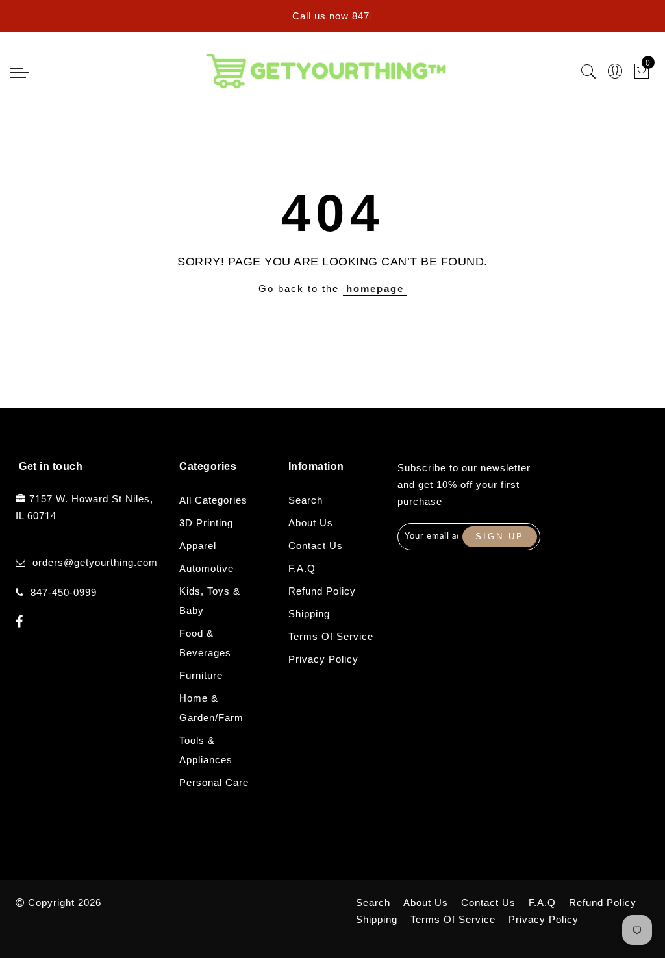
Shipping (309, 613)
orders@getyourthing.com (95, 562)
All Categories (213, 500)
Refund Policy (322, 590)
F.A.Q (302, 568)
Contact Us (315, 545)
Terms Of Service (330, 636)
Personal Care (214, 782)
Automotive (206, 568)
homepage (375, 288)
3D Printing (206, 522)
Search (305, 500)
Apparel (197, 545)
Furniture (201, 675)
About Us (310, 522)
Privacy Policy (323, 659)
